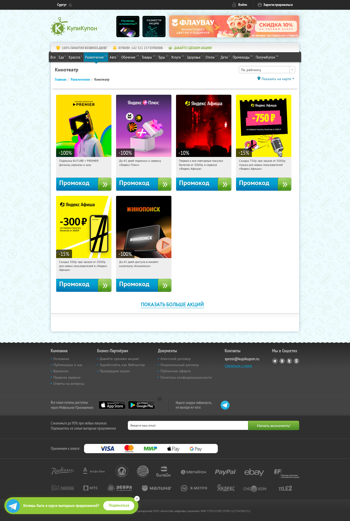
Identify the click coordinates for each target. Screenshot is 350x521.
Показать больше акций (172, 304)
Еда (62, 57)
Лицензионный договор (179, 365)
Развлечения (96, 57)
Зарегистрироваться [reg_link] (278, 5)
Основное (61, 358)
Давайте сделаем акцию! (119, 358)
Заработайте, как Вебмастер (122, 365)
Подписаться (119, 505)
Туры (163, 57)
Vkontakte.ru (282, 361)
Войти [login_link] (242, 5)
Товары (148, 57)
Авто (114, 57)
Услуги (177, 57)
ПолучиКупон (267, 57)
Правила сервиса (66, 377)
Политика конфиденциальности (186, 377)
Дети (225, 57)
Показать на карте (276, 79)
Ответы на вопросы (68, 383)
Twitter (289, 361)
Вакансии (60, 371)
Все (53, 57)
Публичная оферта (175, 371)
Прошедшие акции (115, 371)
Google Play (141, 405)
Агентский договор (175, 358)
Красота (75, 57)
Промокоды (243, 57)
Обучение (130, 57)
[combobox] (267, 69)
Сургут (61, 5)
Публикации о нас (68, 365)
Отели (211, 57)
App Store (112, 405)
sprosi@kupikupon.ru (242, 358)
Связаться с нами (238, 365)
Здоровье (195, 57)
